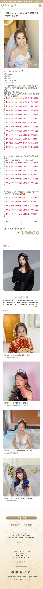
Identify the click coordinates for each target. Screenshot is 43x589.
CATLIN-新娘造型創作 (11, 405)
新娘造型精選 (23, 405)
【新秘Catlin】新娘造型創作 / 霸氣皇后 (16, 403)
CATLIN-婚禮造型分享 (13, 71)
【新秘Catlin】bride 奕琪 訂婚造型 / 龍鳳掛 (17, 355)
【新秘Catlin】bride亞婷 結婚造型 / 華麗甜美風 (18, 498)
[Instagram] (30, 233)
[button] (40, 5)
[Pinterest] (33, 233)
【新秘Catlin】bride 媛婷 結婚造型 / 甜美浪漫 (18, 451)
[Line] (26, 233)
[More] (37, 233)
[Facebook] (22, 233)
